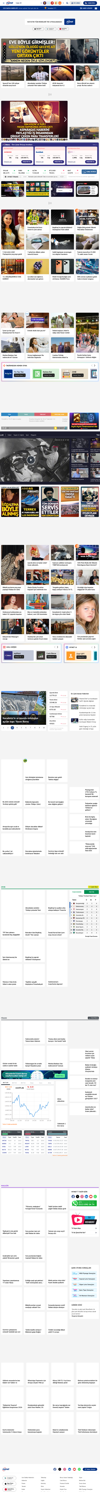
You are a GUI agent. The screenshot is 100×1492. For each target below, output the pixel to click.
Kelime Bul (82, 1480)
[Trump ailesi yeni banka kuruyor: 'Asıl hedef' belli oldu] (53, 140)
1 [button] (3, 728)
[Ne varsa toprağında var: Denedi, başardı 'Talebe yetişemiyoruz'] (62, 1395)
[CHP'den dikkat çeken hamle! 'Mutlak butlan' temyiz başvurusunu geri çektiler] (40, 140)
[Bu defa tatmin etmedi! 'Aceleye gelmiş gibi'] (11, 779)
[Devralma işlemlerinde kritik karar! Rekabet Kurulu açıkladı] (34, 841)
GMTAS (4, 1140)
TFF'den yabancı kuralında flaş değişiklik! (28, 8)
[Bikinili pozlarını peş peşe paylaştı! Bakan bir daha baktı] (12, 565)
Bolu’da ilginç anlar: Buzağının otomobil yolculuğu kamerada (91, 821)
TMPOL (27, 1140)
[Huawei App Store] (9, 1489)
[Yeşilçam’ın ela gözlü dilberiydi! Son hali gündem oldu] (11, 1209)
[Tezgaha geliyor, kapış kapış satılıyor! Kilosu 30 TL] (62, 577)
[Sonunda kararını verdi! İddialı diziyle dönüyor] (57, 1295)
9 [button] (39, 728)
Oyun (80, 1477)
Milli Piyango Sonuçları (87, 1273)
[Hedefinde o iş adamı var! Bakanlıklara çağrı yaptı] (27, 140)
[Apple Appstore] (9, 1484)
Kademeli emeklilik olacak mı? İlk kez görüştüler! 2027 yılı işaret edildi (91, 1096)
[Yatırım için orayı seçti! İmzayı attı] (57, 1221)
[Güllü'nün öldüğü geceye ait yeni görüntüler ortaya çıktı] (50, 51)
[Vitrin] (48, 3)
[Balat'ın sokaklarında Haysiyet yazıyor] (62, 1419)
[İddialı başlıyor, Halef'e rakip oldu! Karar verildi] (62, 320)
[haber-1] (10, 501)
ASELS (50, 1147)
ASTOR (50, 1153)
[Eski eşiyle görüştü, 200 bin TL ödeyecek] (55, 140)
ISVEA (4, 1147)
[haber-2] (30, 501)
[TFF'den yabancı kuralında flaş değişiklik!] (2, 140)
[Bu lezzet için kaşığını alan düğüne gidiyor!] (57, 791)
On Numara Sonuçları (86, 1296)
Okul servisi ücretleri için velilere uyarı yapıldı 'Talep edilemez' (90, 1055)
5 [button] (21, 728)
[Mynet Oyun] (37, 189)
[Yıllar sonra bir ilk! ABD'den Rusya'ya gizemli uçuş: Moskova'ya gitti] (35, 140)
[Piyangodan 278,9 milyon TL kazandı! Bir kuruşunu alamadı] (77, 793)
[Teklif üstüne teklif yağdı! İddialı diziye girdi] (57, 1196)
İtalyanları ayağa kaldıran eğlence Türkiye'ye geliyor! (91, 806)
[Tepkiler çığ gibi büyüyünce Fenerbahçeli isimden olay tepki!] (33, 140)
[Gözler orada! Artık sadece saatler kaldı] (11, 1041)
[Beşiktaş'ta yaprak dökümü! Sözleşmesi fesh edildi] (62, 217)
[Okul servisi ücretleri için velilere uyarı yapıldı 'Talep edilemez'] (77, 1055)
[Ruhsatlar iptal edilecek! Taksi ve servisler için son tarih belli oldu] (49, 140)
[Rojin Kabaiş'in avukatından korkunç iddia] (67, 140)
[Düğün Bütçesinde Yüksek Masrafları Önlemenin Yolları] (87, 217)
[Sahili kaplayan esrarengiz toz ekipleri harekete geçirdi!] (62, 242)
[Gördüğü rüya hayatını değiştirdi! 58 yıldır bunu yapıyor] (87, 577)
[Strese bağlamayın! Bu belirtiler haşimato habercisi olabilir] (37, 345)
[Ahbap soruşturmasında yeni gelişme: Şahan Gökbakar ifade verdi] (64, 140)
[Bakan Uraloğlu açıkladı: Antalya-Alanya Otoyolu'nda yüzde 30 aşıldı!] (77, 1068)
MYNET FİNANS (13, 177)
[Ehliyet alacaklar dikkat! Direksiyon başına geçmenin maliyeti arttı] (34, 816)
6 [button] (25, 728)
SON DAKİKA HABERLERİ (10, 8)
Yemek (24, 1486)
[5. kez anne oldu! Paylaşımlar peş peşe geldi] (12, 229)
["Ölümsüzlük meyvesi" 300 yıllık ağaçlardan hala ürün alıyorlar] (77, 847)
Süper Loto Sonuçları (86, 1284)
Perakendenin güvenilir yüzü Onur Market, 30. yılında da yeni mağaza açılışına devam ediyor (36, 1408)
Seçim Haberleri (45, 1489)
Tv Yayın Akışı (76, 1228)
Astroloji (43, 1483)
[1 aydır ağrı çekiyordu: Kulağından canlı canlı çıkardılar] (22, 140)
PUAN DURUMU (76, 892)
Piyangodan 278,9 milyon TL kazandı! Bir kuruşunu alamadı (91, 793)
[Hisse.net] (12, 189)
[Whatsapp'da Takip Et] (95, 1196)
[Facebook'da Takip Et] (73, 1196)
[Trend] (45, 3)
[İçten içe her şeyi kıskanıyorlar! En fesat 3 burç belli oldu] (12, 320)
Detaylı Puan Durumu (91, 936)
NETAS (27, 1150)
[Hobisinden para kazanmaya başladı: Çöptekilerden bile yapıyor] (37, 1419)
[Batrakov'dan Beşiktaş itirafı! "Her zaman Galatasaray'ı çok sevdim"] (34, 922)
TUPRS (50, 1143)
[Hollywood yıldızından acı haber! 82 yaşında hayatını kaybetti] (12, 602)
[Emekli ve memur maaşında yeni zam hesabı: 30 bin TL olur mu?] (77, 1082)
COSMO (4, 1153)
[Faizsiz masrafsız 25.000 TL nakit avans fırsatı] (20, 140)
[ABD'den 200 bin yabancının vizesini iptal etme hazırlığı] (34, 119)
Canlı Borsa (94, 1018)
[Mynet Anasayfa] (9, 2)
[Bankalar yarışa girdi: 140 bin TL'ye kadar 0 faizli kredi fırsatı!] (24, 140)
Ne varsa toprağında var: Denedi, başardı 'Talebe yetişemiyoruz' (62, 1407)
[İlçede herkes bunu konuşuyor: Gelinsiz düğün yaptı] (87, 333)
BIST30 (23, 1083)
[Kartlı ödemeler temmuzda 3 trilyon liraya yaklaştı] (12, 1419)
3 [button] (12, 728)
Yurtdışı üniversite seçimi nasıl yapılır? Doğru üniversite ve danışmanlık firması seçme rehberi (87, 1408)
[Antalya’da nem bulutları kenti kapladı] (77, 834)
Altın (49, 1083)
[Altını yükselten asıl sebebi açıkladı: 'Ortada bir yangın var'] (62, 140)
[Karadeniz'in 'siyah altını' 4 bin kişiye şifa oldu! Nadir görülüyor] (62, 602)
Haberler (24, 1480)
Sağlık (42, 1480)
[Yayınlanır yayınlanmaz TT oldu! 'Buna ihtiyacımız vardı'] (11, 1270)
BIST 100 (8, 1087)
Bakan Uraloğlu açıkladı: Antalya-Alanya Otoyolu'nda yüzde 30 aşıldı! (91, 1069)
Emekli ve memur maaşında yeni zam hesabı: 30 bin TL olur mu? (91, 1082)
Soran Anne (82, 1483)
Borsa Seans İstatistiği (66, 1477)
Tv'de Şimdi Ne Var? (78, 1232)
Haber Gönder (91, 1469)
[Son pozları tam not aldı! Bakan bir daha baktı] (34, 1221)
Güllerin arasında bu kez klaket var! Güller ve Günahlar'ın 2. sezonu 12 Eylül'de (12, 1383)
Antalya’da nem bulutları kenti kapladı (90, 834)
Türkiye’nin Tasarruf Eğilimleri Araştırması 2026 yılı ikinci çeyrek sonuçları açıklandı (12, 1408)
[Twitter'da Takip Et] (77, 1196)
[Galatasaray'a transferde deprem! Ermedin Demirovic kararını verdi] (42, 140)
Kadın (23, 1489)
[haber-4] (70, 501)
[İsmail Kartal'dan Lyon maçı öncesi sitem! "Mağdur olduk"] (13, 140)
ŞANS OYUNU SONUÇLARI (81, 1268)
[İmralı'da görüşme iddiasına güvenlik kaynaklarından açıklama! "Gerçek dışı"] (31, 140)
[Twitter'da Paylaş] (87, 1315)
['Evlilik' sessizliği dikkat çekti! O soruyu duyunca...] (57, 1319)
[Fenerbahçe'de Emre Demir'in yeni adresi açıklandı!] (37, 217)
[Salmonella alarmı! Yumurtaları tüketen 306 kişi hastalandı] (47, 140)
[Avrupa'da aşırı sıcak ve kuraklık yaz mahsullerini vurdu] (11, 816)
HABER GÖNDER (87, 8)
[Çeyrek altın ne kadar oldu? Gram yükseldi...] (37, 552)
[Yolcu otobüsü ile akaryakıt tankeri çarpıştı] (62, 626)
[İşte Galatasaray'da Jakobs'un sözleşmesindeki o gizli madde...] (18, 140)
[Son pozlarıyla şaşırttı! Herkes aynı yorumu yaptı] (87, 614)
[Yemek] (52, 3)
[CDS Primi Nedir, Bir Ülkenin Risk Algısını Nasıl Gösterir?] (87, 552)
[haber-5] (90, 501)
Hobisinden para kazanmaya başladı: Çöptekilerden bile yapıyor (37, 1432)
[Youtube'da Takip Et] (90, 1196)
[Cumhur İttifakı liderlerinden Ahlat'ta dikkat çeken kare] (62, 345)
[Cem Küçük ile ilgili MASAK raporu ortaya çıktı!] (11, 140)
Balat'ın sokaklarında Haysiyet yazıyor (60, 1431)
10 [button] (44, 728)
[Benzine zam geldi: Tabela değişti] (57, 767)
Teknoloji (43, 1477)
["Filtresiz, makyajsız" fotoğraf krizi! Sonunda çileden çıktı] (34, 1196)
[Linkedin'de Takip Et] (86, 1196)
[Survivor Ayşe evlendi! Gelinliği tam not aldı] (57, 829)
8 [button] (34, 728)
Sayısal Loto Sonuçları (87, 1279)
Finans (23, 1483)
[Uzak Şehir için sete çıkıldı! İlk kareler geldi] (11, 1245)
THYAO (50, 1140)
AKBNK (50, 1150)
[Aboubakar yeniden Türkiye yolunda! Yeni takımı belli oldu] (34, 897)
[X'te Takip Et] (59, 1469)
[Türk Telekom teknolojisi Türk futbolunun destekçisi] (87, 1419)
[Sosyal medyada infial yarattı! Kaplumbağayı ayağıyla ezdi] (7, 140)
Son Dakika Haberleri (28, 1477)
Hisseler (62, 1486)
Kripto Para (63, 1489)
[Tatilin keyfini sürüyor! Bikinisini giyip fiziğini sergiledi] (34, 1319)
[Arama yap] (67, 3)
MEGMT (27, 1143)
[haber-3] (50, 501)
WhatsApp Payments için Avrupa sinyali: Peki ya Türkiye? (37, 1382)
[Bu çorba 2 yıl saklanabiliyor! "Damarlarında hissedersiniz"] (11, 841)
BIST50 (14, 1083)
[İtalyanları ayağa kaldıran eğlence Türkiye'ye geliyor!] (77, 807)
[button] (3, 3)
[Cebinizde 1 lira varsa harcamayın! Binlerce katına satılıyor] (62, 1113)
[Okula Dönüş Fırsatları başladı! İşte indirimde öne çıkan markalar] (37, 577)
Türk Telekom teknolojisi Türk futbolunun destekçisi (87, 1431)
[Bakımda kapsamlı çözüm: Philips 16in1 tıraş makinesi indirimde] (34, 791)
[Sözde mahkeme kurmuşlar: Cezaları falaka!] (58, 140)
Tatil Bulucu (82, 1486)
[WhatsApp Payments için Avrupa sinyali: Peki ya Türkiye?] (37, 1370)
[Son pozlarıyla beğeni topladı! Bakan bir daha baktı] (34, 1245)
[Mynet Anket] (60, 3)
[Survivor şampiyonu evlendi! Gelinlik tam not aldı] (11, 1307)
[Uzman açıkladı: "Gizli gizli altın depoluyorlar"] (4, 140)
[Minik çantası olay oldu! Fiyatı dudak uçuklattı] (57, 1258)
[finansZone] (84, 421)
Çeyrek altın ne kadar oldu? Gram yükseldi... (91, 1109)
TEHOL (27, 1153)
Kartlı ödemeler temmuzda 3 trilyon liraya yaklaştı (12, 1432)
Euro (40, 1083)
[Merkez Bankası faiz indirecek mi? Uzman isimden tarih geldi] (12, 345)
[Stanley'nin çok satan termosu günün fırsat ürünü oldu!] (37, 626)
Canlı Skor (94, 887)
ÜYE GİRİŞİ (76, 3)
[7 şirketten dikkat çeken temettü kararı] (37, 242)
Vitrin (42, 1486)
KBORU (4, 1143)
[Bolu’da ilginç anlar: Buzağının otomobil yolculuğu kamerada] (77, 820)
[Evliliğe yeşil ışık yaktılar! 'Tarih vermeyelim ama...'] (34, 1270)
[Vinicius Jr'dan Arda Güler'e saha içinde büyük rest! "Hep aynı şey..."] (29, 140)
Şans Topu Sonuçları (86, 1290)
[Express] (56, 3)
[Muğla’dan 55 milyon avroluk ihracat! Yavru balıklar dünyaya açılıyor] (44, 140)
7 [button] (30, 728)
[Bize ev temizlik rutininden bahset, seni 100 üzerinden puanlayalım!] (37, 602)
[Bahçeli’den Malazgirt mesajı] (12, 626)
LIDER (27, 1147)
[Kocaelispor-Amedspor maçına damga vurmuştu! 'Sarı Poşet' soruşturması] (60, 140)
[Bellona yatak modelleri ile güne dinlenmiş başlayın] (87, 1370)
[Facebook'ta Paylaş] (82, 1315)
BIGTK (4, 1150)
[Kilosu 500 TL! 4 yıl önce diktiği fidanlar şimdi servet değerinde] (62, 1370)
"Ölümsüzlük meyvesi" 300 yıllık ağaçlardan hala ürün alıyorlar (91, 848)
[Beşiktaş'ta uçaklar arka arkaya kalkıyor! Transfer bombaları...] (57, 897)
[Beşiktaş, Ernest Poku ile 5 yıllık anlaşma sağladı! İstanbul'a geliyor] (51, 140)
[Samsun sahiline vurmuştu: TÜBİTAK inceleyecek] (62, 552)
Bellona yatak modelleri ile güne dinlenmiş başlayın (87, 1381)
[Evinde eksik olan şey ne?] (37, 320)
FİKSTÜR (91, 892)
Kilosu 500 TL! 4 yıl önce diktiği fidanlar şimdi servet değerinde (62, 1382)
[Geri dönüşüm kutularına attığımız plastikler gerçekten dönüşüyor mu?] (34, 767)
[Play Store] (9, 1478)
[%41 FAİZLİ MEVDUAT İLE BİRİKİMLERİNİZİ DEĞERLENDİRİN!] (38, 140)
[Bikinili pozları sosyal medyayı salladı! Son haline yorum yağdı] (34, 1295)
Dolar (32, 1083)
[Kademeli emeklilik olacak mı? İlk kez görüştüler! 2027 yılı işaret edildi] (77, 1095)
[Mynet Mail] (96, 8)
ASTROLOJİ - (64, 187)
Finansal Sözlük (64, 1483)
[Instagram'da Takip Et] (82, 1196)
